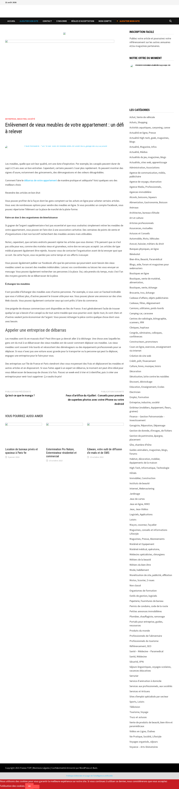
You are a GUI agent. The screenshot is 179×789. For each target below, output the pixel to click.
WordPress (84, 767)
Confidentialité (58, 767)
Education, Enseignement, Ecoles (146, 386)
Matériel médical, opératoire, (144, 549)
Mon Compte (105, 21)
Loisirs (132, 519)
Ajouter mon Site (128, 21)
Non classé (135, 585)
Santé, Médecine (138, 656)
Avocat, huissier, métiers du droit (146, 243)
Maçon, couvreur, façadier (143, 524)
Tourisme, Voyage (138, 712)
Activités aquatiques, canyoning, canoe (149, 127)
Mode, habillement (139, 570)
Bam (95, 767)
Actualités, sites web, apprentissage (148, 162)
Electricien (134, 392)
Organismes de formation (143, 590)
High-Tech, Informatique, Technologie (149, 467)
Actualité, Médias (138, 152)
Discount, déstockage (140, 381)
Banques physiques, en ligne (144, 249)
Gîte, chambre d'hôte (140, 444)
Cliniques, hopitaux (139, 327)
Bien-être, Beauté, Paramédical (145, 259)
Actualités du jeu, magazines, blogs (147, 157)
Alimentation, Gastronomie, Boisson (148, 202)
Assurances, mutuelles (141, 228)
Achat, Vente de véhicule (142, 117)
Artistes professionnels (141, 223)
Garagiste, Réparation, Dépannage (147, 425)
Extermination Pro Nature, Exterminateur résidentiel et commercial (61, 453)
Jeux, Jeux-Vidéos (138, 509)
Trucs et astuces (138, 717)
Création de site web (140, 355)
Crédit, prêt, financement (142, 361)
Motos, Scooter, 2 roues (141, 580)
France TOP (25, 767)
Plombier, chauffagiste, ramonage (147, 616)
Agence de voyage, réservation (145, 181)
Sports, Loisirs (136, 701)
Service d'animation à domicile (145, 681)
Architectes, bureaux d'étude (144, 212)
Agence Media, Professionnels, (145, 186)
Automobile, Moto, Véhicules (144, 238)
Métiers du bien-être (140, 564)
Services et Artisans (139, 691)
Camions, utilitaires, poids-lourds (146, 308)
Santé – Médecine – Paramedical (146, 651)
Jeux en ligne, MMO (139, 504)
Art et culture (136, 217)
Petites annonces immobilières (145, 611)
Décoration (135, 371)
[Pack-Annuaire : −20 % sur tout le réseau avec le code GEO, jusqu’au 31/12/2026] (64, 151)
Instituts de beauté (139, 483)
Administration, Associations (144, 167)
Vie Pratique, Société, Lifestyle (145, 736)
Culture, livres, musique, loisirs (145, 366)
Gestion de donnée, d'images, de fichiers (150, 430)
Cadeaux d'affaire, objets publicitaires (148, 297)
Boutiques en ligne (139, 273)
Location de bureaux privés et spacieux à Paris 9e (21, 451)
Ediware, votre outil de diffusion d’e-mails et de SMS (104, 451)
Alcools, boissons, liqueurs (143, 197)
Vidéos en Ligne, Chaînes (142, 731)
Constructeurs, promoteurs (143, 341)
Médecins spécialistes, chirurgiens (147, 554)
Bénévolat (134, 254)
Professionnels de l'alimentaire (145, 635)
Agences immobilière (140, 192)
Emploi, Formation (139, 397)
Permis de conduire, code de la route (148, 606)
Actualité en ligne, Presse (142, 132)
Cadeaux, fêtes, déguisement (144, 303)
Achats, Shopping (138, 122)
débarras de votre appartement (40, 180)
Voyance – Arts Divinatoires (143, 746)
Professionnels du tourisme (143, 641)
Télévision (134, 706)
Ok (29, 786)
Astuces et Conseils (139, 233)
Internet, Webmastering (141, 488)
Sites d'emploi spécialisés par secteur (148, 696)
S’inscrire (61, 21)
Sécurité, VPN (136, 661)
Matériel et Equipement (141, 544)
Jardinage (134, 493)
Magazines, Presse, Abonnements (147, 538)
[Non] (36, 787)
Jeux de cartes (137, 498)
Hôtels (132, 473)
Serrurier (133, 675)
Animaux (133, 207)
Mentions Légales (41, 767)
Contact (47, 21)
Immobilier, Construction (142, 478)
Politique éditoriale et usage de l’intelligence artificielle (89, 775)
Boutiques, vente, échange (143, 287)
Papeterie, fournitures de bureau (146, 601)
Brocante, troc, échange (142, 292)
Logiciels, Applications (141, 514)
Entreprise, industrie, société (20, 119)
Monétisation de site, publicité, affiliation (150, 575)
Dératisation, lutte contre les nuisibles (149, 376)
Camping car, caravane (141, 313)
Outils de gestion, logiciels (143, 595)
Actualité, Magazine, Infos (143, 146)
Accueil (11, 21)
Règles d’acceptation (82, 21)
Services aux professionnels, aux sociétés (150, 686)
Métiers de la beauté (140, 559)
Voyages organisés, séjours (143, 741)
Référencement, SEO (140, 646)
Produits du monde (139, 630)
